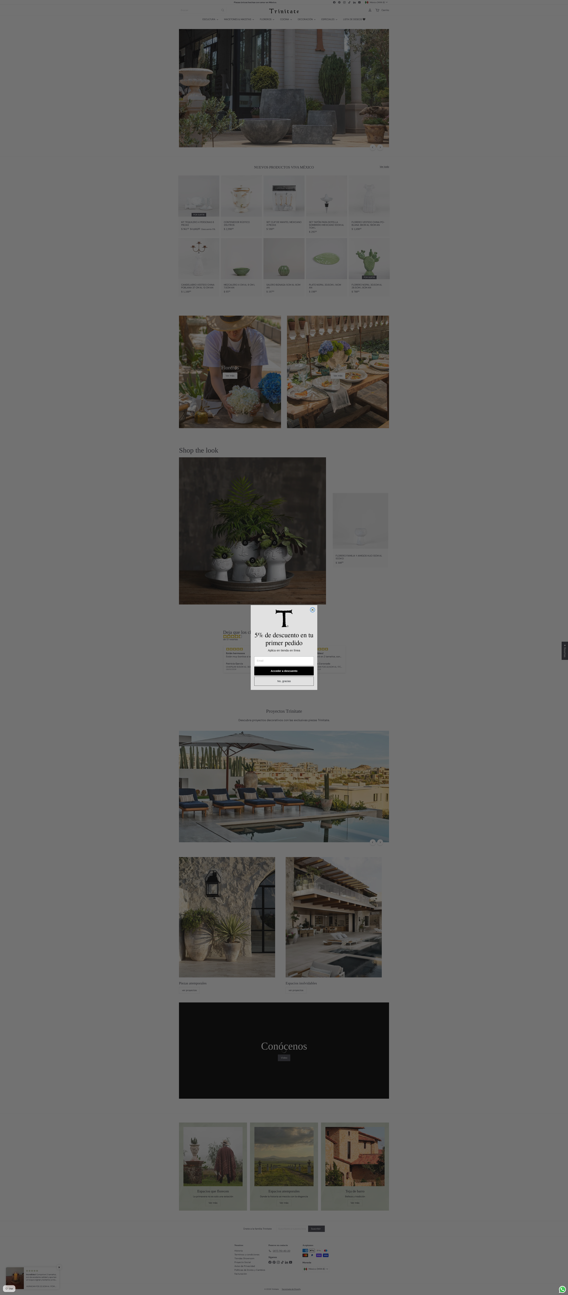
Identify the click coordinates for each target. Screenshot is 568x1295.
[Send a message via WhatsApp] (562, 1289)
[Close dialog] (312, 609)
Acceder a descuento (284, 670)
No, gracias (284, 681)
